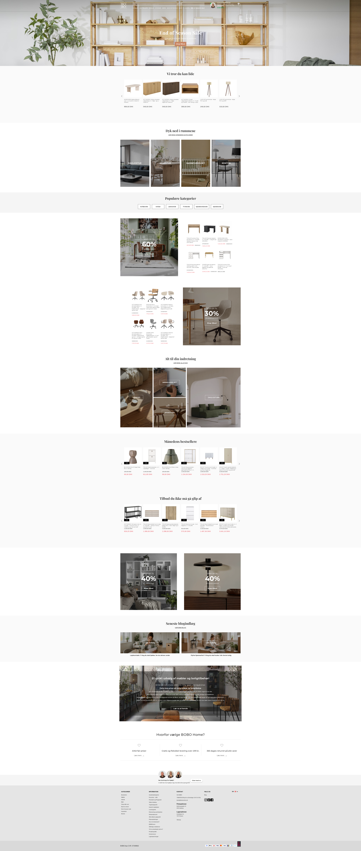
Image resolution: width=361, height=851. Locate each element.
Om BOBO (179, 795)
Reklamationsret (153, 814)
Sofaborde (144, 206)
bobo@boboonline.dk (182, 800)
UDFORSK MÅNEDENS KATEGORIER (180, 135)
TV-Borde (186, 206)
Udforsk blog (180, 628)
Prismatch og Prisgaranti (155, 800)
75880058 (179, 797)
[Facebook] (211, 800)
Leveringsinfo (152, 809)
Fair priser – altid (153, 797)
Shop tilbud (180, 44)
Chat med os (220, 5)
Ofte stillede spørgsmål (155, 817)
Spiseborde (217, 206)
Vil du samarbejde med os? (156, 829)
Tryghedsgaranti (153, 804)
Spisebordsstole (202, 206)
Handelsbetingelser (154, 795)
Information (153, 791)
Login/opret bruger (153, 836)
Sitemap (179, 819)
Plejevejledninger (153, 819)
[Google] (208, 800)
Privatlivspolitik (153, 831)
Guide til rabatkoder (154, 807)
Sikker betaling (153, 802)
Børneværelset (195, 163)
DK (233, 791)
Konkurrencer (152, 834)
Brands (123, 813)
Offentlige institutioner (154, 826)
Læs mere (137, 755)
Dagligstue (134, 163)
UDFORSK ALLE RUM (180, 363)
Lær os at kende (180, 709)
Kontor (226, 163)
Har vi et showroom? (154, 822)
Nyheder (135, 8)
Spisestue (165, 163)
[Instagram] (205, 800)
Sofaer (158, 206)
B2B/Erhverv (152, 824)
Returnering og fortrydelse (155, 812)
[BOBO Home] (123, 5)
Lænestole (172, 206)
